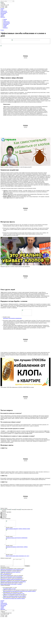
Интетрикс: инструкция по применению (12, 318)
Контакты (3, 17)
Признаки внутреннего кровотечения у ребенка (17, 546)
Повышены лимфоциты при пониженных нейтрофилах (13, 581)
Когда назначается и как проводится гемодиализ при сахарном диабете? (19, 591)
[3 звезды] (12, 509)
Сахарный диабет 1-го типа (9, 588)
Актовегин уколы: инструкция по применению (16, 537)
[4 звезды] (17, 509)
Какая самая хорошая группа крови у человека (11, 584)
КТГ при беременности (6, 574)
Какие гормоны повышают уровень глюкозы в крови (18, 528)
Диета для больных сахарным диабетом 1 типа (13, 593)
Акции (2, 15)
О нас (2, 9)
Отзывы (2, 14)
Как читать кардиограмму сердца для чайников (11, 576)
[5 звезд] (22, 509)
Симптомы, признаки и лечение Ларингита (10, 572)
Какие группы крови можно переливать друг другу (17, 555)
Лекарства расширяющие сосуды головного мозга (12, 569)
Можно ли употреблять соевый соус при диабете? (14, 596)
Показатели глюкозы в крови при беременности (11, 579)
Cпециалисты (4, 11)
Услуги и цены (4, 12)
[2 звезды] (7, 509)
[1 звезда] (3, 509)
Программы (3, 13)
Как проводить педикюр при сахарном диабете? (14, 598)
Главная (2, 8)
